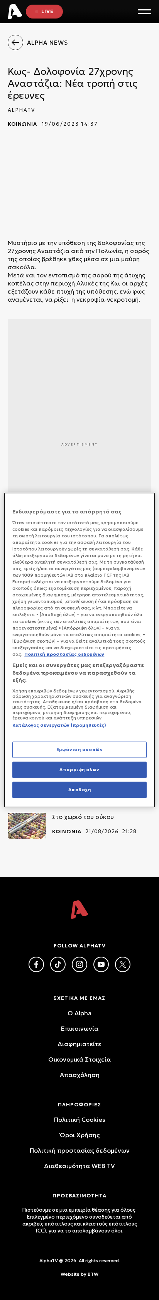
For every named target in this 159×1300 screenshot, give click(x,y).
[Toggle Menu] (144, 12)
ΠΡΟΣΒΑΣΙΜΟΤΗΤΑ (79, 1195)
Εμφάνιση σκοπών (79, 749)
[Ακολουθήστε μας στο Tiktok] (58, 964)
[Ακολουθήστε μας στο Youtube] (101, 964)
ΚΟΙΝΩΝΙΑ (22, 124)
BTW (93, 1274)
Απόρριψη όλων (79, 769)
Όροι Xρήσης (80, 1135)
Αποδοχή (79, 789)
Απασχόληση (80, 1075)
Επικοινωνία (79, 1028)
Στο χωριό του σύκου (83, 817)
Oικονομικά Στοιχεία (79, 1059)
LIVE (47, 11)
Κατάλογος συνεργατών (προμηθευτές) (59, 725)
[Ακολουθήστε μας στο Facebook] (36, 964)
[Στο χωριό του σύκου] (27, 826)
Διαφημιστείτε (79, 1044)
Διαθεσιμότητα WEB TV (79, 1166)
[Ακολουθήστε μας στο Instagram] (79, 964)
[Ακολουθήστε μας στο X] (122, 964)
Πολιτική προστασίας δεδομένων (80, 1150)
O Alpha (79, 1013)
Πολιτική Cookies (79, 1119)
